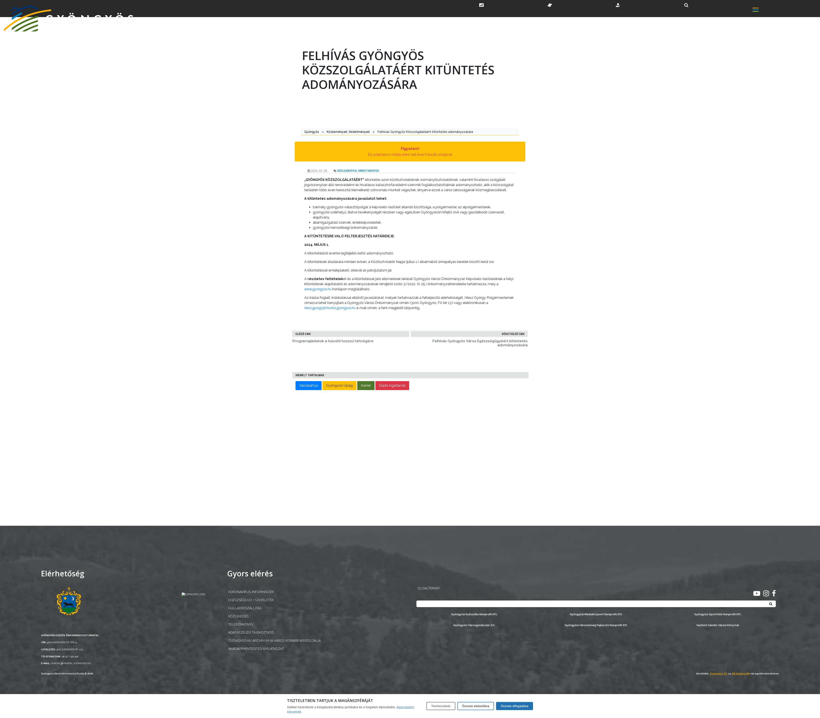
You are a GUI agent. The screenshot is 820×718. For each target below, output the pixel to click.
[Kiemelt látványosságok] (550, 5)
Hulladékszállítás (245, 608)
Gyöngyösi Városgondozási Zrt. (474, 625)
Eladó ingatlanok (392, 385)
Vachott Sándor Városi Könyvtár (717, 625)
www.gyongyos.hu (317, 289)
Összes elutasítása (475, 706)
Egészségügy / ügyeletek (251, 600)
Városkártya (308, 385)
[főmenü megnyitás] (786, 10)
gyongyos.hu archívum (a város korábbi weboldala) (274, 641)
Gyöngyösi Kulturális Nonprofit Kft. (474, 614)
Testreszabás (441, 706)
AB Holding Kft (740, 673)
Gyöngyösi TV (718, 673)
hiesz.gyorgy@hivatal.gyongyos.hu (330, 308)
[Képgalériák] (481, 5)
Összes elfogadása (514, 706)
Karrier (366, 385)
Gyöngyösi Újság (339, 385)
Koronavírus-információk (251, 592)
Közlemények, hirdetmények (358, 171)
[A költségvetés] (618, 5)
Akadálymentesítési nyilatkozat (256, 649)
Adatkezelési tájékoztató (251, 632)
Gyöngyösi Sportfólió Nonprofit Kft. (717, 614)
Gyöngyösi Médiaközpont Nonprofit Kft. (596, 614)
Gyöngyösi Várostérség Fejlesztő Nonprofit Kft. (596, 625)
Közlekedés (238, 616)
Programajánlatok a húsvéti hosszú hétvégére (332, 341)
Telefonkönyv (240, 624)
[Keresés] (686, 5)
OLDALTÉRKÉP (428, 588)
